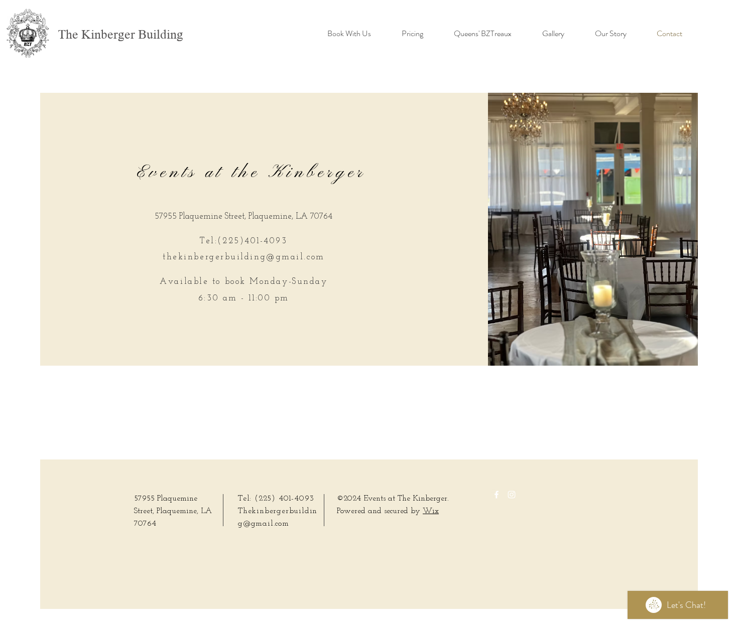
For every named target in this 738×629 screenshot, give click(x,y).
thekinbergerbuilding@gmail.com (244, 257)
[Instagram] (512, 495)
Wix (431, 511)
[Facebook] (496, 495)
